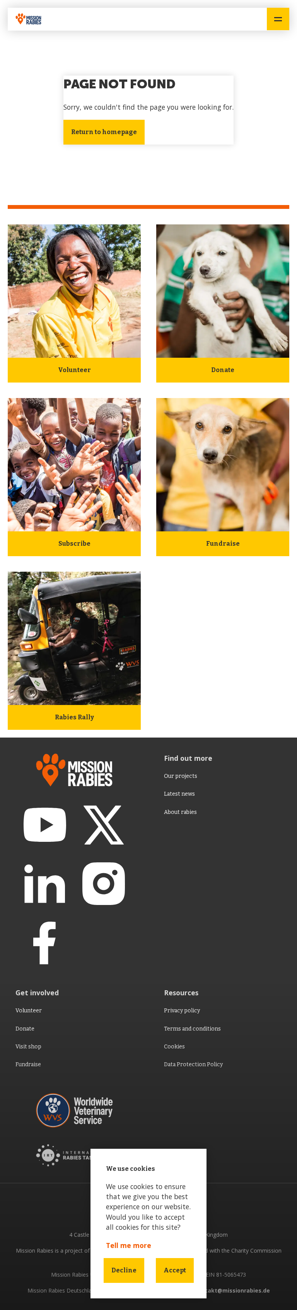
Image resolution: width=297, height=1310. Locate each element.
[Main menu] (278, 19)
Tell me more (128, 1245)
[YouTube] (44, 824)
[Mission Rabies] (31, 19)
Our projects (180, 776)
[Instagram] (103, 883)
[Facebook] (44, 942)
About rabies (180, 812)
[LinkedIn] (44, 883)
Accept (175, 1270)
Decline (124, 1270)
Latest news (179, 794)
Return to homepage (104, 132)
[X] (103, 824)
